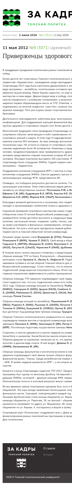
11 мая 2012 (37, 47)
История (48, 454)
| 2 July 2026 (44, 35)
